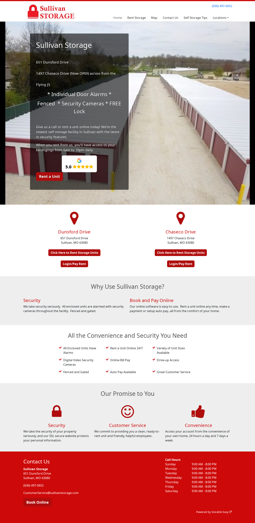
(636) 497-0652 (222, 6)
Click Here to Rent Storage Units (74, 253)
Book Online (37, 502)
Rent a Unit (49, 176)
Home (117, 18)
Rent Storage (136, 18)
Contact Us (170, 18)
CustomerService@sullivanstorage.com (51, 493)
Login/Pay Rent (74, 264)
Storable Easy (220, 512)
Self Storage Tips (195, 18)
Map (154, 18)
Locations (219, 18)
